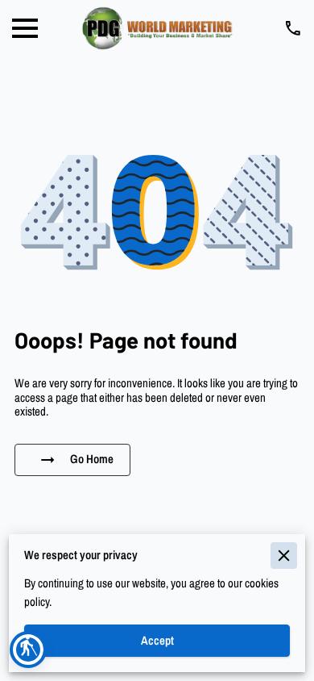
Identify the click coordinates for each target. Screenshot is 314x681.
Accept (157, 641)
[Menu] (25, 28)
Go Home (92, 459)
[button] (28, 649)
